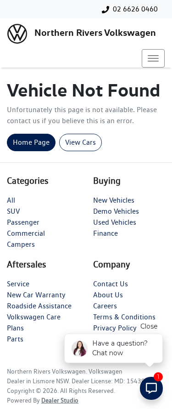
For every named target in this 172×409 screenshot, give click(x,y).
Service (18, 283)
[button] (153, 58)
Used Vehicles (114, 222)
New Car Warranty (36, 294)
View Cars (80, 142)
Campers (21, 244)
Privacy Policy (115, 328)
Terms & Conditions (124, 316)
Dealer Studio (59, 400)
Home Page (31, 142)
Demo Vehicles (116, 211)
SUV (13, 211)
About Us (108, 294)
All (11, 200)
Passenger (23, 222)
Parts (15, 339)
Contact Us (110, 283)
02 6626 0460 (135, 9)
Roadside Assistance (39, 305)
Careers (105, 305)
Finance (105, 233)
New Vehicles (113, 200)
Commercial (26, 233)
